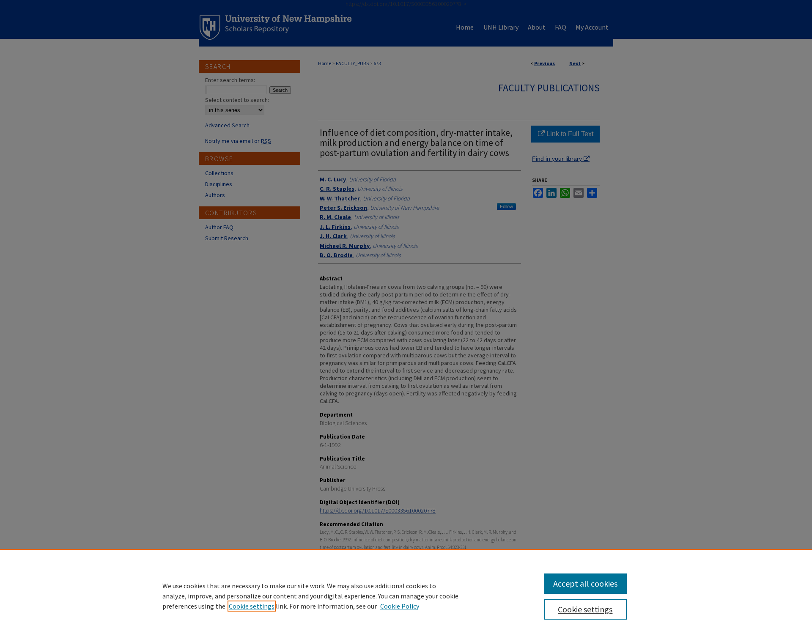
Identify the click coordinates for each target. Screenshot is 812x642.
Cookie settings (251, 606)
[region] (406, 595)
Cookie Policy (399, 606)
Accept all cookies (585, 583)
